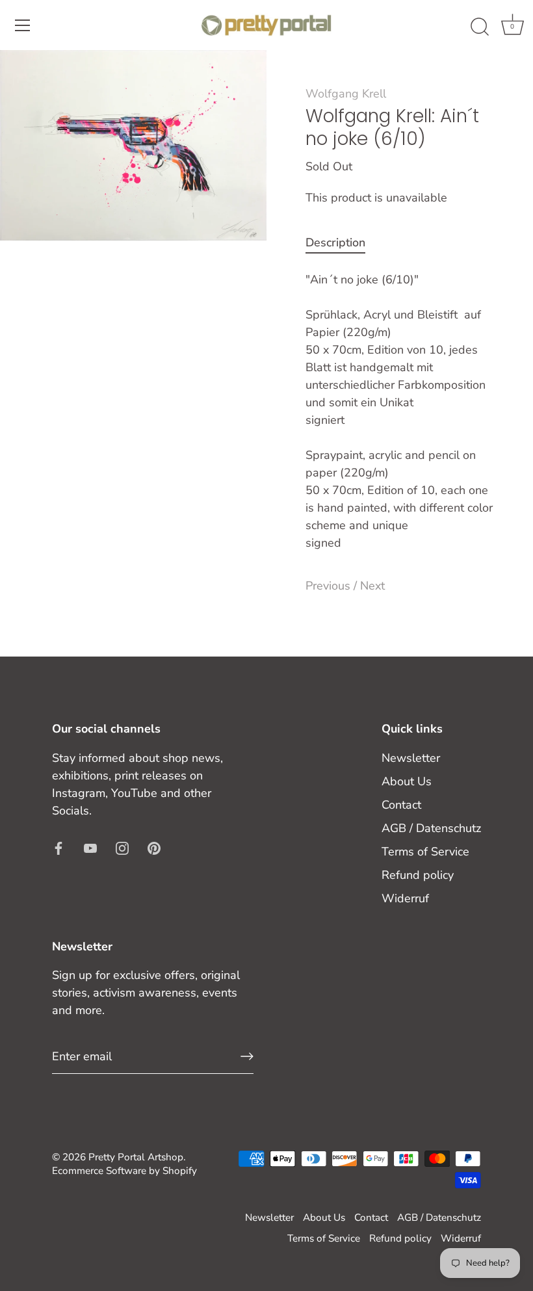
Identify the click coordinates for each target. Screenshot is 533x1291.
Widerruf (405, 898)
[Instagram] (122, 847)
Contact (401, 805)
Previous (330, 585)
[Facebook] (58, 847)
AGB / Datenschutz (431, 828)
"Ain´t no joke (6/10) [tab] (399, 411)
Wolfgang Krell (346, 93)
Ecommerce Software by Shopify (124, 1170)
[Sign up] (247, 1056)
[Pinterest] (154, 847)
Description (335, 242)
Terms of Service (425, 851)
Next (372, 585)
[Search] (479, 27)
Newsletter (411, 758)
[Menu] (22, 25)
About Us (407, 781)
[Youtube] (90, 847)
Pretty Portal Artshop (135, 1157)
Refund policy (418, 875)
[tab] (342, 243)
